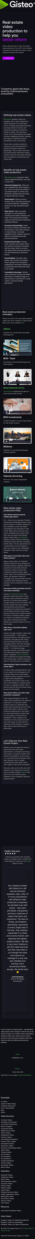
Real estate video (10, 177)
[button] (17, 10)
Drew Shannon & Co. (14, 388)
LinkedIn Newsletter (24, 1075)
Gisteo (23, 772)
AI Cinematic (23, 537)
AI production (8, 391)
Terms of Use (5, 1230)
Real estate (7, 119)
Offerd (6, 329)
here (22, 323)
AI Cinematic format (16, 594)
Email (17, 1054)
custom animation (23, 654)
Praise (28, 861)
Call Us (17, 1069)
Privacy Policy (28, 1228)
